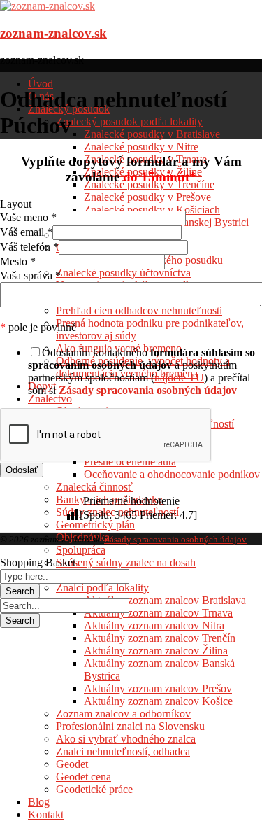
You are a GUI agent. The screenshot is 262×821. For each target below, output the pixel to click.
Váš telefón (29, 247)
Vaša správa (30, 275)
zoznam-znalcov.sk (53, 33)
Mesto (18, 261)
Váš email (26, 232)
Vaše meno (28, 217)
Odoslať (22, 470)
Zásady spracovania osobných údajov (175, 539)
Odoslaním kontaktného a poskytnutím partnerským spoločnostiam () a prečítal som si (141, 371)
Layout (15, 204)
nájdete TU (179, 378)
